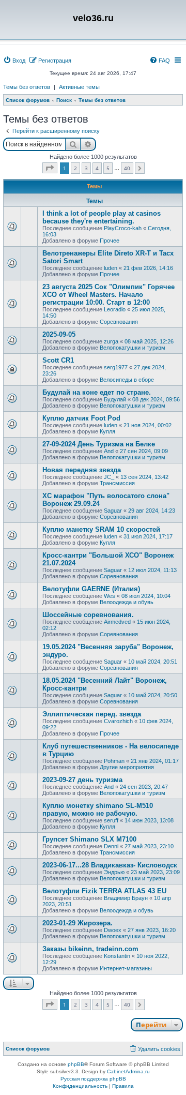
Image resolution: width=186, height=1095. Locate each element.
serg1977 (116, 367)
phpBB (76, 1064)
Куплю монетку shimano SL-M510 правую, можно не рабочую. (97, 809)
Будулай (115, 399)
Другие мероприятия (127, 767)
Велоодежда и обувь (126, 602)
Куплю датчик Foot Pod (81, 418)
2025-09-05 (58, 334)
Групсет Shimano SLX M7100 (89, 839)
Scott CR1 (58, 360)
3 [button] (86, 168)
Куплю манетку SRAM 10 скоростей (101, 529)
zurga (111, 341)
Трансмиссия (117, 483)
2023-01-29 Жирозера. (77, 923)
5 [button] (108, 168)
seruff (111, 820)
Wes (109, 596)
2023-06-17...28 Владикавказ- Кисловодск (109, 865)
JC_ (109, 477)
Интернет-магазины (126, 968)
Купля (107, 431)
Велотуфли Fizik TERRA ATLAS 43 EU (104, 891)
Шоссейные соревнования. (88, 615)
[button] (49, 167)
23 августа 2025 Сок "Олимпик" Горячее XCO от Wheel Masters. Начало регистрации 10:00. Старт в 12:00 (108, 294)
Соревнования (119, 322)
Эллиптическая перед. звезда (91, 714)
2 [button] (75, 168)
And (109, 451)
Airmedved (117, 622)
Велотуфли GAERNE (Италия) (91, 589)
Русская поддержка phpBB (93, 1079)
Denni (111, 846)
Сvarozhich (118, 721)
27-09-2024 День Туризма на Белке (98, 444)
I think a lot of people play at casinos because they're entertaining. (101, 217)
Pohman (114, 761)
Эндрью (114, 872)
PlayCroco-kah (123, 228)
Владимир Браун (126, 898)
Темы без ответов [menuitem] (26, 87)
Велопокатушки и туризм (132, 347)
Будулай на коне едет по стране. (96, 392)
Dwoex (112, 930)
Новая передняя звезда (81, 470)
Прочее (109, 240)
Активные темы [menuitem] (79, 87)
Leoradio (115, 309)
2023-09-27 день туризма (82, 780)
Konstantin (117, 956)
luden (110, 268)
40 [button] (127, 168)
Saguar (113, 510)
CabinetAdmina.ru (128, 1071)
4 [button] (97, 168)
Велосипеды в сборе (127, 380)
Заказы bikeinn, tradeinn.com (90, 949)
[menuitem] (14, 60)
